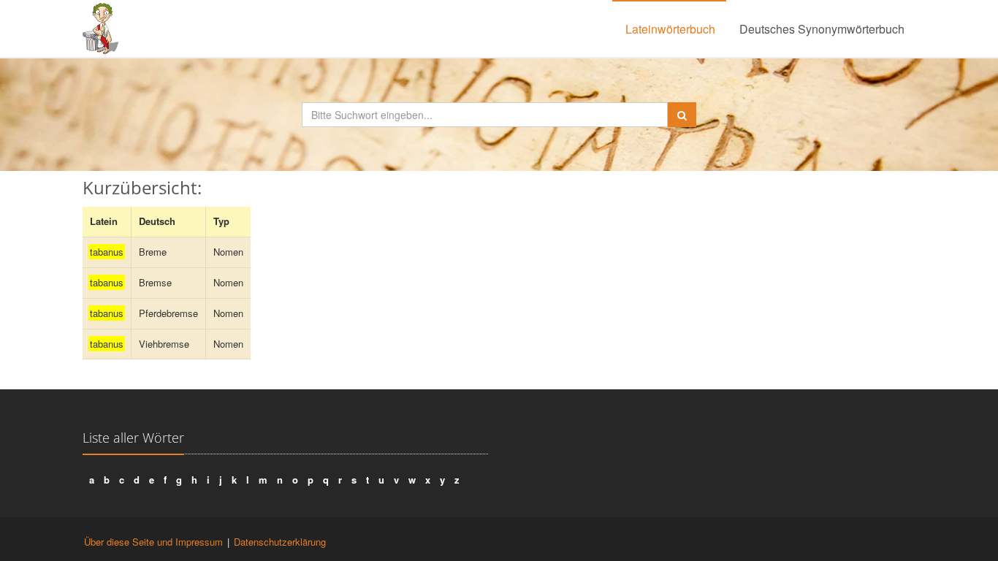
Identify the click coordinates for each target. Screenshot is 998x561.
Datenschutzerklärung (280, 542)
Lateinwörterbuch (670, 28)
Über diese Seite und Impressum (153, 542)
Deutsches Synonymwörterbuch (821, 28)
